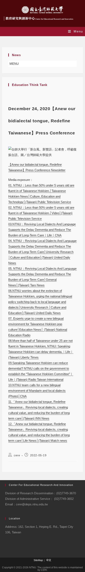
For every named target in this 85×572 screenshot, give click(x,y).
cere (17, 455)
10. (10, 385)
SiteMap (38, 560)
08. (10, 340)
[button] (14, 64)
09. (10, 363)
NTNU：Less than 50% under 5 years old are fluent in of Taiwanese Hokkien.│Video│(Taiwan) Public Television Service (41, 213)
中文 (48, 560)
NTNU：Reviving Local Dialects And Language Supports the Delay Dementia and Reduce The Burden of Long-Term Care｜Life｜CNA (42, 229)
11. (10, 401)
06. (10, 290)
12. (10, 424)
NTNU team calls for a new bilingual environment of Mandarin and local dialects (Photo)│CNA (37, 390)
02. (10, 207)
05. (10, 268)
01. (10, 185)
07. (10, 318)
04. (10, 241)
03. (10, 224)
